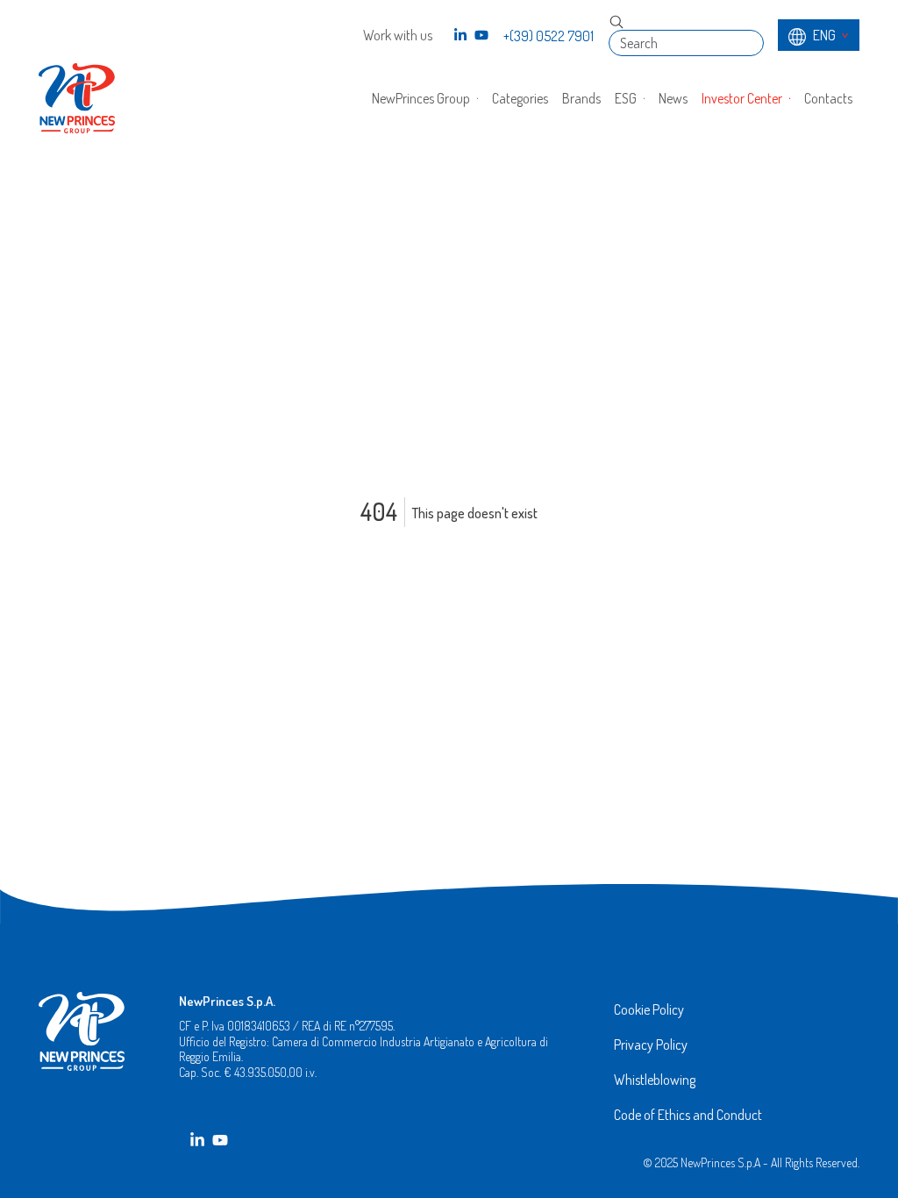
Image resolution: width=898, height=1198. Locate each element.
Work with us (397, 35)
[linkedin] (460, 35)
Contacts (828, 98)
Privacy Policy (651, 1044)
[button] (425, 98)
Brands (581, 98)
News (673, 98)
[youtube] (481, 35)
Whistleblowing (654, 1079)
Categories (520, 98)
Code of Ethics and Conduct (688, 1114)
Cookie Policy (649, 1009)
